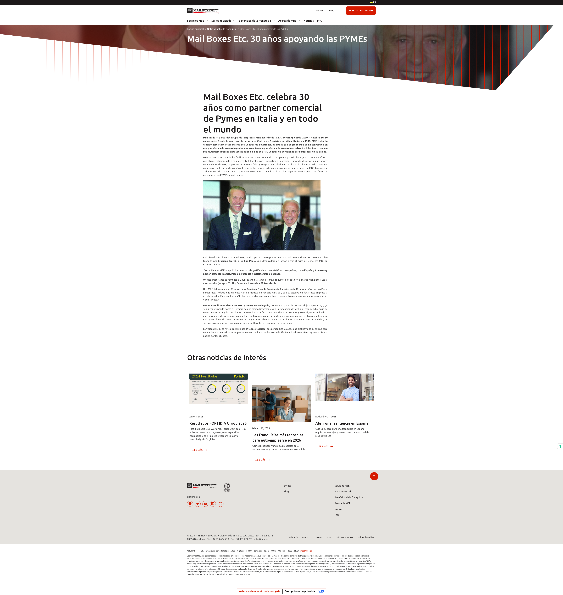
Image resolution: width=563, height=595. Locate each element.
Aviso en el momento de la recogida (259, 591)
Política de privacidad (344, 537)
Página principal (195, 29)
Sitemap (318, 537)
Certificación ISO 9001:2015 (299, 537)
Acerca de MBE (287, 20)
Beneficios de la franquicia (255, 20)
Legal (329, 537)
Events (319, 10)
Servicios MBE (195, 20)
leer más (197, 450)
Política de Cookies (366, 537)
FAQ (319, 20)
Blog (331, 10)
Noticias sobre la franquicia (221, 29)
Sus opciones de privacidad (300, 591)
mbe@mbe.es (306, 551)
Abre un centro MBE (360, 10)
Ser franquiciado (221, 20)
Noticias (309, 20)
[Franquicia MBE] (204, 10)
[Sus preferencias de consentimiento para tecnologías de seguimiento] (560, 446)
